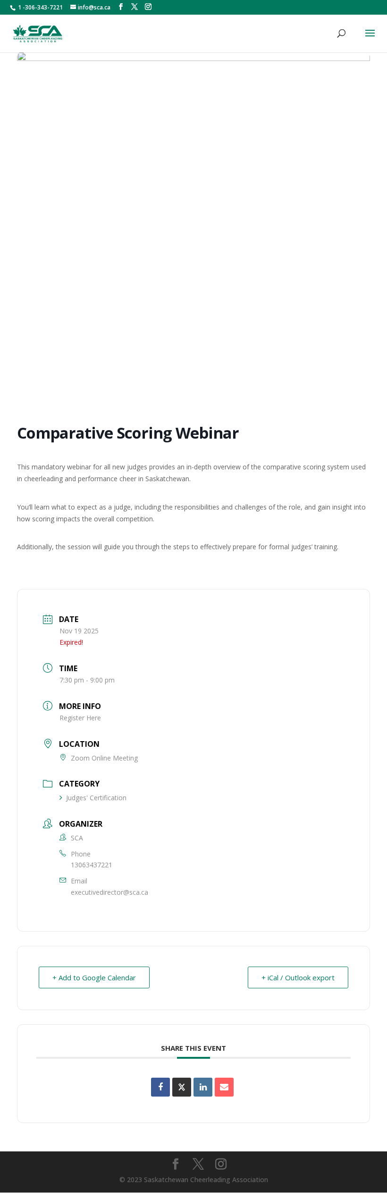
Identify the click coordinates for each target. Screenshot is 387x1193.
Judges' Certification (96, 797)
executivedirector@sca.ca (109, 892)
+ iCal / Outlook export (298, 977)
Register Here (80, 717)
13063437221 (91, 864)
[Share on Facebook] (160, 1087)
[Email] (224, 1087)
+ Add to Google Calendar (94, 977)
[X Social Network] (181, 1087)
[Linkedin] (203, 1087)
